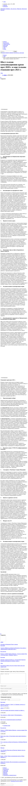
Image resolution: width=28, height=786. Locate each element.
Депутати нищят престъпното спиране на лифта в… (13, 710)
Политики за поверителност (9, 775)
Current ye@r (4, 699)
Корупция (5, 45)
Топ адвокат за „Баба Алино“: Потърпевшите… (12, 715)
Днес (4, 47)
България (3, 645)
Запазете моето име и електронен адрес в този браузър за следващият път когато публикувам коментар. (14, 694)
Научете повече (18, 781)
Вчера (4, 49)
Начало (5, 41)
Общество (6, 44)
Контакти (5, 6)
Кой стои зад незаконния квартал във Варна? (11, 719)
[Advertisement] (14, 26)
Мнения (5, 5)
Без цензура (6, 42)
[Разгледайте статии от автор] (3, 640)
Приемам (13, 781)
